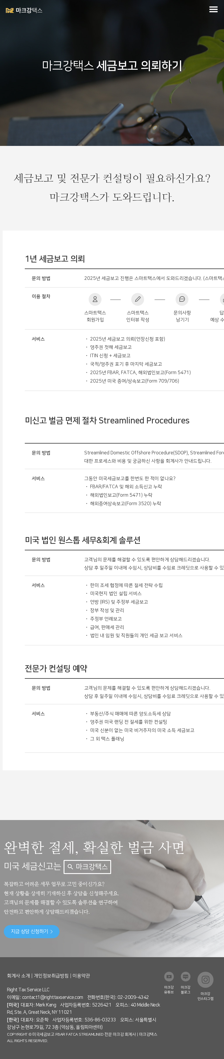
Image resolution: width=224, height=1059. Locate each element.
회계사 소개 (18, 975)
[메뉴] (213, 9)
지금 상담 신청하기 (29, 931)
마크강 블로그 (185, 989)
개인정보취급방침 (51, 975)
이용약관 (81, 975)
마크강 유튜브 (169, 989)
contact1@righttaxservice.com (52, 997)
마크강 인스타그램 (205, 996)
